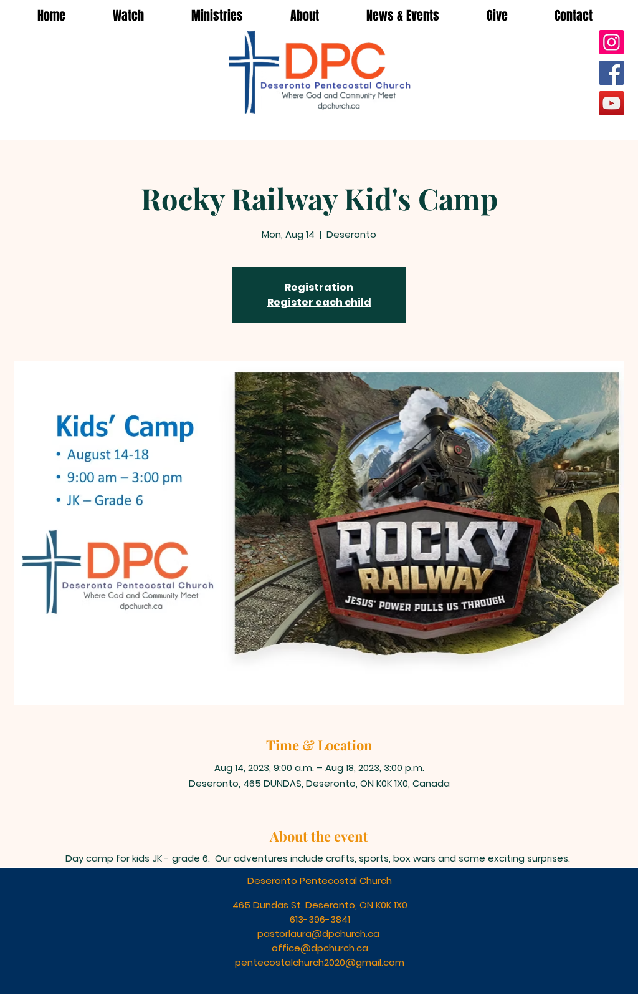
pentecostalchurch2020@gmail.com (319, 962)
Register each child (319, 302)
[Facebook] (611, 73)
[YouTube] (611, 103)
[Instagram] (611, 42)
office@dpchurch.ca (320, 947)
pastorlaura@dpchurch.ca (318, 933)
